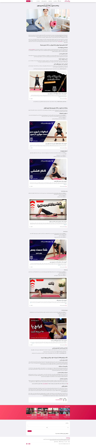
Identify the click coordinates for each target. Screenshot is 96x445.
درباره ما (69, 441)
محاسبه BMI (59, 1)
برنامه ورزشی (50, 1)
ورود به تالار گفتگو (61, 441)
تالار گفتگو (28, 1)
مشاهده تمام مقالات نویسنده (59, 399)
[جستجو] (32, 1)
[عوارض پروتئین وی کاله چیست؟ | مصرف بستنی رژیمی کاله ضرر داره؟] (53, 413)
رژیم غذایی (55, 1)
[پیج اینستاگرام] (29, 443)
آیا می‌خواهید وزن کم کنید (32, 49)
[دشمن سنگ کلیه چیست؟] (64, 413)
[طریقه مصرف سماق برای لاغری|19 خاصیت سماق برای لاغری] (42, 413)
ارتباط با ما (38, 1)
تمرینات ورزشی (48, 7)
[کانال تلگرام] (28, 443)
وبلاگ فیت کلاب (60, 41)
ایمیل (47, 427)
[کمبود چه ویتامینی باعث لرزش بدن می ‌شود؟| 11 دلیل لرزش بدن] (31, 413)
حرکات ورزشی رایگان (44, 1)
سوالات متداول (56, 441)
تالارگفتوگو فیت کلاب (45, 383)
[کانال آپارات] (26, 443)
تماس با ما (65, 441)
